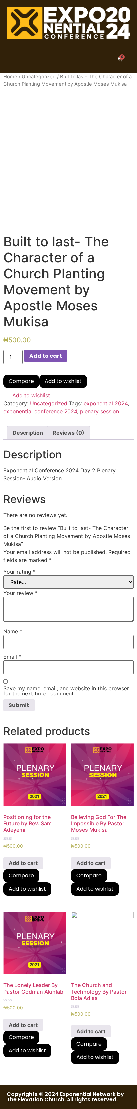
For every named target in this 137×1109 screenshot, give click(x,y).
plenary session (99, 411)
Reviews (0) (68, 432)
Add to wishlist (63, 381)
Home (10, 77)
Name (12, 631)
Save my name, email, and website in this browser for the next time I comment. (66, 691)
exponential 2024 (106, 403)
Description (28, 432)
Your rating (19, 571)
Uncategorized (39, 77)
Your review (20, 593)
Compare (21, 381)
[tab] (28, 433)
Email (12, 656)
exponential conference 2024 (40, 411)
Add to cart (45, 356)
